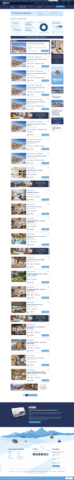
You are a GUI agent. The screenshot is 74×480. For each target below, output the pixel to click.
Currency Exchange (12, 0)
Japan (9, 456)
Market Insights (44, 3)
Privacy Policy (40, 471)
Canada (9, 453)
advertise (57, 3)
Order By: (40, 12)
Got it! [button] (69, 478)
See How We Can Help (34, 422)
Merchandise (45, 0)
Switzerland (10, 458)
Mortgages (19, 0)
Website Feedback (61, 471)
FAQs (22, 471)
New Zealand (20, 456)
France (18, 453)
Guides (63, 3)
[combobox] (14, 7)
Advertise (46, 471)
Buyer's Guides (53, 471)
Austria (18, 451)
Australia (10, 451)
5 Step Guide (5, 0)
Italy (18, 455)
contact (69, 3)
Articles (52, 3)
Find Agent (32, 0)
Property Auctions (25, 0)
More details (45, 50)
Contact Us (17, 471)
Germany (10, 455)
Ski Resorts (37, 3)
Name (54, 455)
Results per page (54, 12)
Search (60, 6)
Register (65, 0)
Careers (25, 471)
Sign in (69, 0)
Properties (11, 471)
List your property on (57, 78)
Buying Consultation (38, 0)
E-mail (54, 459)
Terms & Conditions (32, 471)
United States (20, 458)
